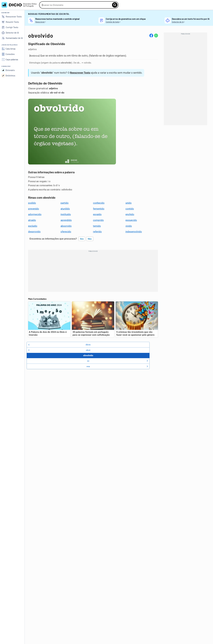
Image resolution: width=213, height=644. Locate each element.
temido (97, 225)
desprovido (34, 231)
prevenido (33, 208)
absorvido (66, 225)
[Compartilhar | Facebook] (151, 35)
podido (32, 202)
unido (128, 202)
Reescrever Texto (80, 72)
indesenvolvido (133, 231)
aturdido (65, 208)
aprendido (66, 220)
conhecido (98, 202)
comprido (98, 220)
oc (88, 361)
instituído (66, 214)
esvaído (97, 214)
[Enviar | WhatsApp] (156, 35)
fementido (98, 208)
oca (88, 366)
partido (65, 202)
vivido (128, 225)
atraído (32, 220)
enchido (129, 214)
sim (82, 239)
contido (129, 208)
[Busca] (115, 5)
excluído (32, 225)
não (90, 239)
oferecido (66, 231)
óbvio (88, 344)
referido (97, 231)
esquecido (131, 220)
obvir (88, 350)
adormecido (34, 214)
